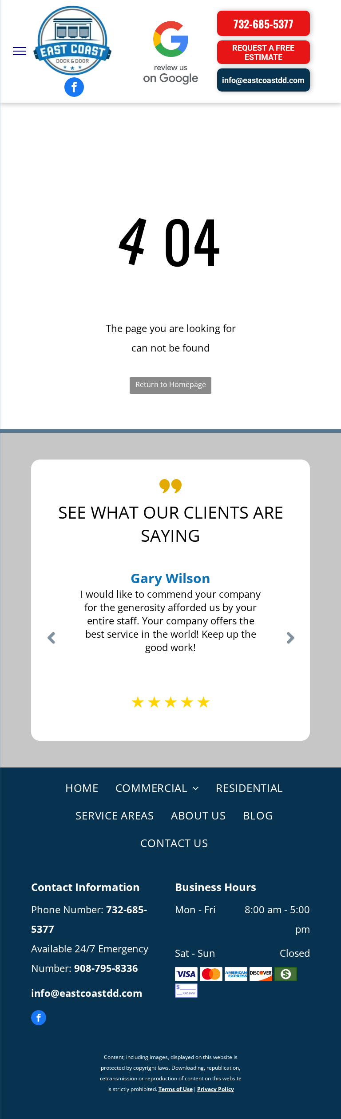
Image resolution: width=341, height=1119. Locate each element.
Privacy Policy (215, 1089)
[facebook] (74, 88)
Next (290, 644)
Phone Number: (67, 909)
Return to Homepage (170, 384)
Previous (50, 644)
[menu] (19, 51)
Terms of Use (176, 1089)
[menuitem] (77, 788)
